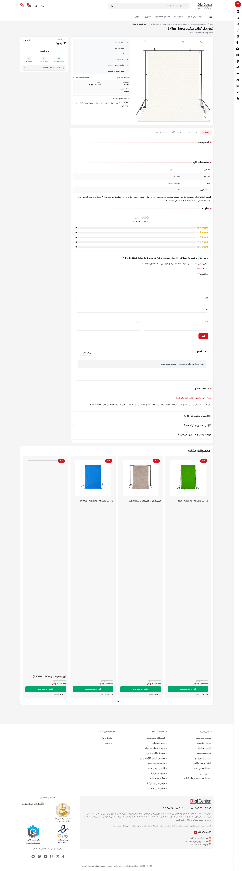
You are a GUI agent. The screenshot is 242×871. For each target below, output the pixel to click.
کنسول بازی (205, 773)
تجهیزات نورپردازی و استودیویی (174, 24)
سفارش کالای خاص (155, 753)
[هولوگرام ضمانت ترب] (33, 804)
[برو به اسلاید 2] (115, 701)
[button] (188, 689)
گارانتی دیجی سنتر (156, 768)
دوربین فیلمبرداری (203, 758)
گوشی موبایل (204, 748)
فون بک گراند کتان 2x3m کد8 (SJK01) (49, 676)
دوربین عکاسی (204, 743)
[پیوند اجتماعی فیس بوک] (63, 856)
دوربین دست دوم (156, 763)
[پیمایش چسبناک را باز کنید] (211, 17)
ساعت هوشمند (204, 753)
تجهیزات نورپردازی (202, 768)
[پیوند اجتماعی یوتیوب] (45, 856)
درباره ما (108, 743)
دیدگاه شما (203, 274)
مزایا (206, 297)
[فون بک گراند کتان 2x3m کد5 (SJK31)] (140, 478)
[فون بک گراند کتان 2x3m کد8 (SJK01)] (45, 566)
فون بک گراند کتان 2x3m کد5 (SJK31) (144, 501)
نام (206, 321)
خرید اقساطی (44, 51)
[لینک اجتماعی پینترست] (39, 856)
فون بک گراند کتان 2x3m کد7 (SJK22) (96, 501)
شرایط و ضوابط (158, 773)
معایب (205, 309)
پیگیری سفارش (157, 778)
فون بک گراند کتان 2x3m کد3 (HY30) (192, 501)
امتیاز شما (202, 269)
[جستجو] (112, 6)
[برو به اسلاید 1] (118, 701)
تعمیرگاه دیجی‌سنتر (156, 738)
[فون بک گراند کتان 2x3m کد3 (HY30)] (188, 478)
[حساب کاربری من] (36, 6)
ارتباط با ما (107, 738)
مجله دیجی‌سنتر (203, 738)
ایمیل (138, 321)
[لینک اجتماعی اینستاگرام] (52, 856)
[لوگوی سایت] (204, 5)
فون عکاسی (154, 24)
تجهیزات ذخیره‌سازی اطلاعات (197, 778)
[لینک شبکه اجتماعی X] (58, 856)
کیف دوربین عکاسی (202, 763)
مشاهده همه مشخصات (82, 78)
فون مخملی (126, 106)
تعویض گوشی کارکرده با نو (152, 758)
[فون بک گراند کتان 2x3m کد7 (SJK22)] (93, 478)
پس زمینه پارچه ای (108, 103)
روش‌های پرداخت (156, 788)
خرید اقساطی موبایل (155, 748)
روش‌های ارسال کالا (155, 783)
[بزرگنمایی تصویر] (205, 117)
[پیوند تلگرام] (33, 856)
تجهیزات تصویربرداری (198, 24)
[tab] (206, 132)
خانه (211, 24)
